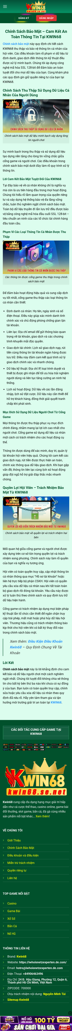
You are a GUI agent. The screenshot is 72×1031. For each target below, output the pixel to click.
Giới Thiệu (14, 840)
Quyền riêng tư (16, 870)
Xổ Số (11, 918)
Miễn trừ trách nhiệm (21, 863)
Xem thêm (42, 816)
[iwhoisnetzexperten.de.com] (36, 6)
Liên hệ (12, 878)
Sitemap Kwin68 (18, 1000)
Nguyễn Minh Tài (54, 994)
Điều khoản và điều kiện (23, 855)
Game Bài (13, 911)
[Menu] (5, 6)
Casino (11, 903)
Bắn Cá (12, 926)
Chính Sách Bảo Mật (20, 848)
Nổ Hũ (11, 933)
